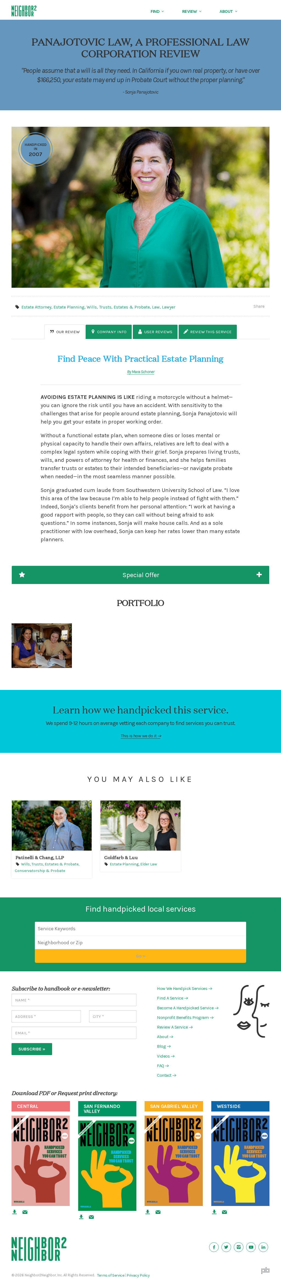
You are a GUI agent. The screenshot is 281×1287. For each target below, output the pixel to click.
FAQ (162, 1065)
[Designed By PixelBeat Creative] (265, 1270)
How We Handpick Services (184, 988)
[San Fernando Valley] (107, 1166)
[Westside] (240, 1161)
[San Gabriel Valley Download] (148, 1212)
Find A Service (172, 998)
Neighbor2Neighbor (33, 10)
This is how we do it (140, 735)
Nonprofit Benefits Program (184, 1017)
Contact (166, 1075)
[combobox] (140, 942)
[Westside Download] (214, 1212)
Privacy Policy (138, 1275)
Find (155, 11)
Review (189, 11)
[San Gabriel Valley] (174, 1161)
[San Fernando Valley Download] (81, 1217)
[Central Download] (15, 1212)
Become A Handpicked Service (187, 1007)
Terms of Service (110, 1275)
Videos (165, 1056)
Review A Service (174, 1027)
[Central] (41, 1161)
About (226, 11)
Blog (163, 1046)
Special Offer (139, 574)
